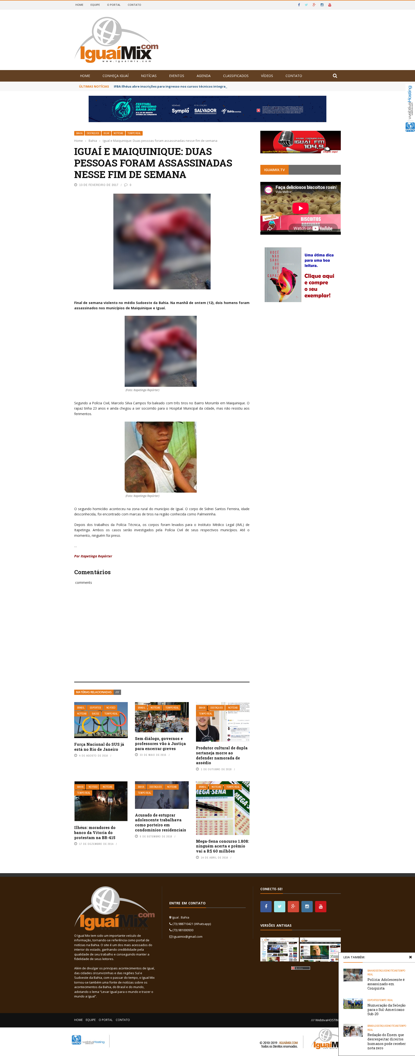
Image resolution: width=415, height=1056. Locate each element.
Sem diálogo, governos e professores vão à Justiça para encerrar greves (160, 743)
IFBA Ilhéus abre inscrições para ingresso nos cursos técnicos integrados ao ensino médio (186, 86)
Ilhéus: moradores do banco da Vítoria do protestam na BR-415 (95, 832)
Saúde (95, 713)
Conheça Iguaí (115, 75)
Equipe (95, 4)
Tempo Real (134, 133)
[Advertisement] (162, 638)
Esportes (95, 707)
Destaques (93, 133)
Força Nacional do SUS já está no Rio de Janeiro (99, 747)
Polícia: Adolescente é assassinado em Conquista (386, 983)
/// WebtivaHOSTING (326, 1020)
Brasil (81, 707)
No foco (110, 707)
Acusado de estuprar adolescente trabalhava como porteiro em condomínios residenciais (160, 822)
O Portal (114, 4)
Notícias (149, 75)
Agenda (204, 75)
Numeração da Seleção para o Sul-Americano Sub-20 (386, 1009)
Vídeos (267, 75)
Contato (134, 4)
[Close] (410, 957)
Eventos (176, 75)
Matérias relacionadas (94, 692)
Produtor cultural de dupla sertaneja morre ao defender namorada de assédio (222, 755)
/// (117, 692)
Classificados (236, 75)
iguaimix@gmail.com (187, 936)
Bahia (79, 133)
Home (79, 4)
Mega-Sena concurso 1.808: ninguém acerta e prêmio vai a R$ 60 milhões (222, 846)
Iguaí (106, 133)
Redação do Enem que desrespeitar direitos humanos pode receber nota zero (386, 1041)
